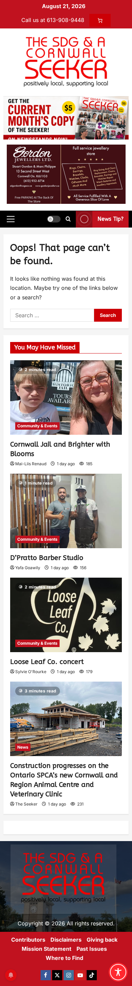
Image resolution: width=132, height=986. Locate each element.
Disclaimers (66, 939)
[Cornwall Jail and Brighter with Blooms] (66, 397)
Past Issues (91, 948)
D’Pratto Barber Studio (46, 558)
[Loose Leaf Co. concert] (66, 615)
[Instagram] (69, 975)
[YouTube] (80, 975)
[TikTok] (92, 975)
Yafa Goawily (27, 567)
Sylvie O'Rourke (30, 671)
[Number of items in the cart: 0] (100, 20)
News (22, 747)
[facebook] (46, 975)
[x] (57, 975)
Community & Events (37, 425)
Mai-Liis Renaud (30, 463)
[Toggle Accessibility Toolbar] (118, 972)
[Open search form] (68, 219)
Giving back (102, 939)
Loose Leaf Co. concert (47, 662)
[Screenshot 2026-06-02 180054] (66, 173)
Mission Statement (46, 948)
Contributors (28, 939)
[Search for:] (52, 315)
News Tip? (110, 219)
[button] (10, 219)
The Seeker (26, 804)
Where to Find (64, 958)
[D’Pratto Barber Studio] (66, 511)
